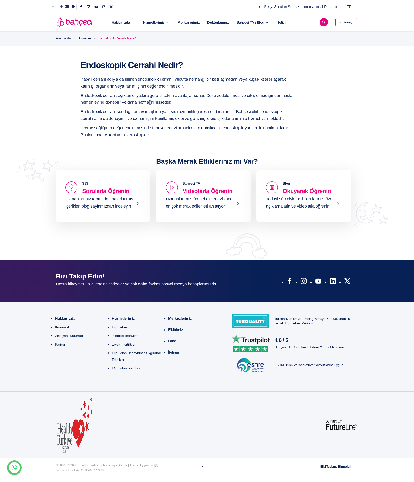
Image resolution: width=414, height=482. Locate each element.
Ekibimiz (175, 330)
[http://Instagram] (303, 282)
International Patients (320, 7)
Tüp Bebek (119, 327)
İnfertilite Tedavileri (125, 336)
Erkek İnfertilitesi (123, 344)
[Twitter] (111, 7)
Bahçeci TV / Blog (250, 22)
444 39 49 (66, 7)
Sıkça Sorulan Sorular (281, 7)
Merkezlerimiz (189, 22)
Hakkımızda (121, 22)
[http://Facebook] (289, 282)
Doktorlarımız (218, 22)
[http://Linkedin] (333, 282)
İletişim (282, 22)
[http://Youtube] (318, 282)
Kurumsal (62, 327)
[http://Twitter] (347, 282)
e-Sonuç (346, 22)
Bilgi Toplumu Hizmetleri (335, 466)
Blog (172, 341)
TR (349, 7)
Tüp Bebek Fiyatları (126, 368)
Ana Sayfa (63, 38)
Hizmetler (84, 38)
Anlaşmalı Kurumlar (69, 336)
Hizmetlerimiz (154, 22)
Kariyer (60, 344)
